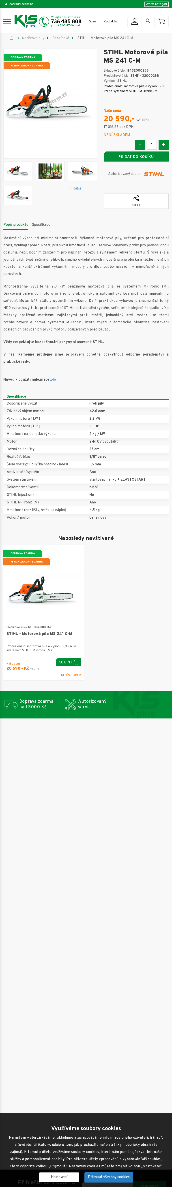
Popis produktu (15, 225)
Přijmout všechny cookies (109, 1177)
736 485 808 (66, 22)
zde (53, 379)
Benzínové (60, 38)
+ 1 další (74, 188)
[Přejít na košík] (161, 21)
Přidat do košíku (136, 157)
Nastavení (59, 1177)
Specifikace (41, 225)
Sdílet (136, 205)
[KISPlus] (26, 21)
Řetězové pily (33, 38)
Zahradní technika (21, 4)
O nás (92, 21)
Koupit (65, 662)
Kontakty (110, 21)
